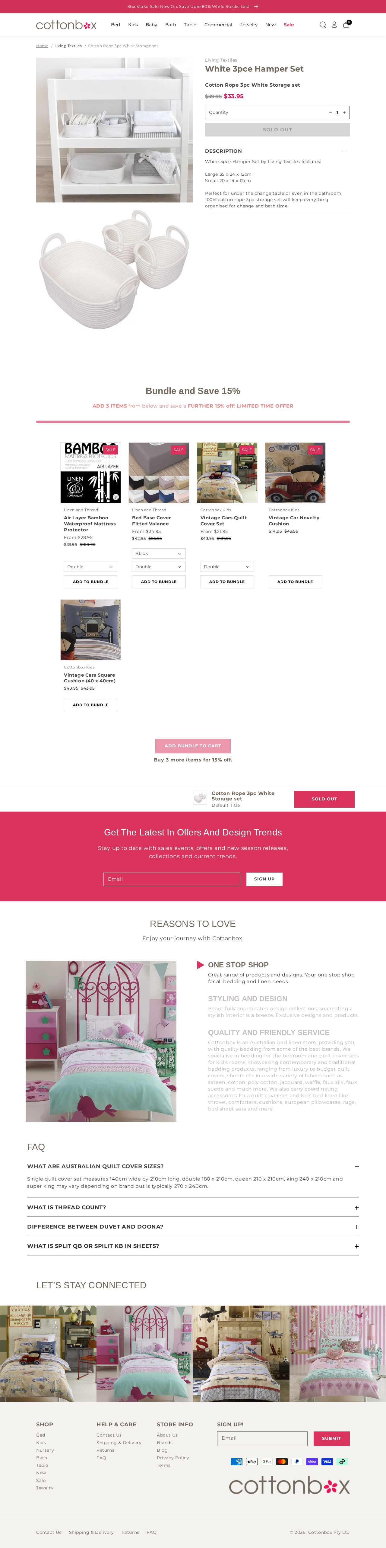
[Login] (334, 24)
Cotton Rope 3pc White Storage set (123, 45)
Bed (115, 24)
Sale (289, 24)
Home (42, 45)
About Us (167, 1435)
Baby (151, 24)
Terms (164, 1465)
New (270, 24)
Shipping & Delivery (118, 1442)
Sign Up (264, 879)
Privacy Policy (173, 1457)
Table (190, 24)
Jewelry (249, 24)
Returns (105, 1450)
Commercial (218, 24)
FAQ (101, 1457)
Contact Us (109, 1435)
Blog (162, 1450)
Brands (165, 1442)
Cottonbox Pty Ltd (329, 1532)
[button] (277, 151)
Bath (170, 24)
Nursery (45, 1450)
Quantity (218, 112)
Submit (331, 1438)
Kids (133, 24)
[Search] (322, 24)
